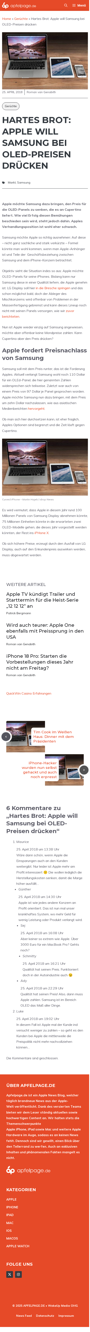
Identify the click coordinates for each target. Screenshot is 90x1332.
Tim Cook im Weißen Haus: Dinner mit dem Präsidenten (53, 736)
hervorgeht (36, 408)
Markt (12, 182)
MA (8, 1223)
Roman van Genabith (20, 644)
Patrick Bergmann (18, 613)
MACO (11, 1238)
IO (8, 1231)
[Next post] (84, 770)
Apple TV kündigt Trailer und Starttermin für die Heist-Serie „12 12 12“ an (42, 600)
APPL (10, 1199)
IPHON (11, 1207)
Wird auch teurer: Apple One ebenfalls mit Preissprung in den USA (45, 631)
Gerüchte (11, 106)
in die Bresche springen (53, 288)
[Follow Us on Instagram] (18, 1274)
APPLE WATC (16, 1246)
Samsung (23, 182)
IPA (8, 1215)
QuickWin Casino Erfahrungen (28, 693)
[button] (66, 5)
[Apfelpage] (19, 5)
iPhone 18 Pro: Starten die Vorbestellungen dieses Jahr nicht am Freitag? (39, 662)
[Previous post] (6, 737)
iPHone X (42, 533)
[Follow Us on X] (9, 1274)
